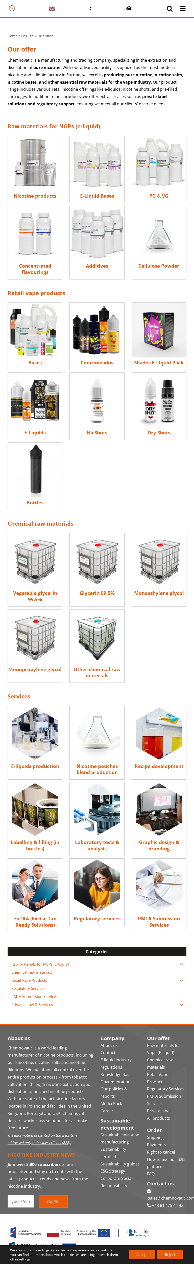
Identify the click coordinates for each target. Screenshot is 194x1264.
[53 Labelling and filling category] (35, 784)
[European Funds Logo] (80, 1226)
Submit (53, 1201)
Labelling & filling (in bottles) (35, 845)
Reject (170, 1254)
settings (25, 1259)
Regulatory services (97, 918)
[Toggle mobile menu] (183, 8)
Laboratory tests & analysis (97, 845)
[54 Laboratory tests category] (97, 784)
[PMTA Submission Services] (159, 860)
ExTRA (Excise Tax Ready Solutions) (35, 921)
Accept (142, 1254)
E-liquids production (35, 766)
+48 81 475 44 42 (167, 1205)
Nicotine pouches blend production (97, 769)
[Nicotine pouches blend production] (97, 708)
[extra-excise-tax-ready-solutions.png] (35, 860)
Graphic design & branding (159, 845)
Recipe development (159, 766)
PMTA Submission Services (159, 921)
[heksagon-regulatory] (97, 860)
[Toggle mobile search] (170, 8)
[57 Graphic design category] (159, 784)
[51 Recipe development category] (159, 708)
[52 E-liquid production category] (35, 708)
